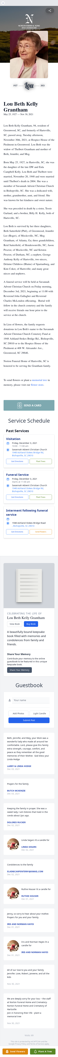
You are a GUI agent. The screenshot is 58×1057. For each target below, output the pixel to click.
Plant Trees (40, 461)
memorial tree (39, 380)
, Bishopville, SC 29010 (23, 525)
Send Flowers (40, 531)
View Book (15, 624)
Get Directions (17, 461)
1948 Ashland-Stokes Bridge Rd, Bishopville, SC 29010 (28, 454)
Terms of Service (37, 1044)
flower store (37, 384)
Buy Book (31, 624)
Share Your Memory (19, 670)
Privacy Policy (20, 1044)
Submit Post (29, 720)
